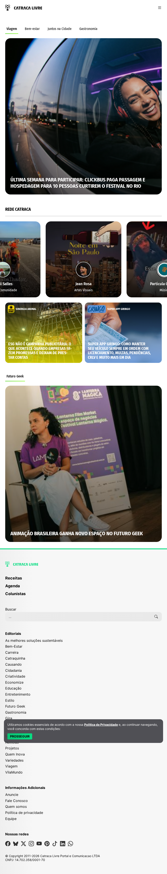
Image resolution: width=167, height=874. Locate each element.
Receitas (13, 578)
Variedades (14, 760)
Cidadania (13, 670)
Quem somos (16, 806)
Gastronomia (88, 29)
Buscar (10, 609)
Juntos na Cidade (60, 29)
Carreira (11, 652)
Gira (8, 718)
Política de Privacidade (101, 724)
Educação (13, 688)
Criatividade (15, 676)
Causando (13, 664)
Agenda (12, 586)
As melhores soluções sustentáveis (34, 640)
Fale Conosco (16, 800)
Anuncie (11, 794)
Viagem (12, 29)
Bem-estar (32, 29)
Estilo (9, 700)
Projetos (12, 748)
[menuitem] (83, 580)
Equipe (11, 818)
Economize (14, 682)
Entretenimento (17, 694)
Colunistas (15, 593)
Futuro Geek (15, 376)
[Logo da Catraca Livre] (23, 7)
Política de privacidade (24, 812)
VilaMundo (14, 772)
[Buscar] (156, 616)
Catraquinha (15, 658)
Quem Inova (15, 754)
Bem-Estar (13, 646)
